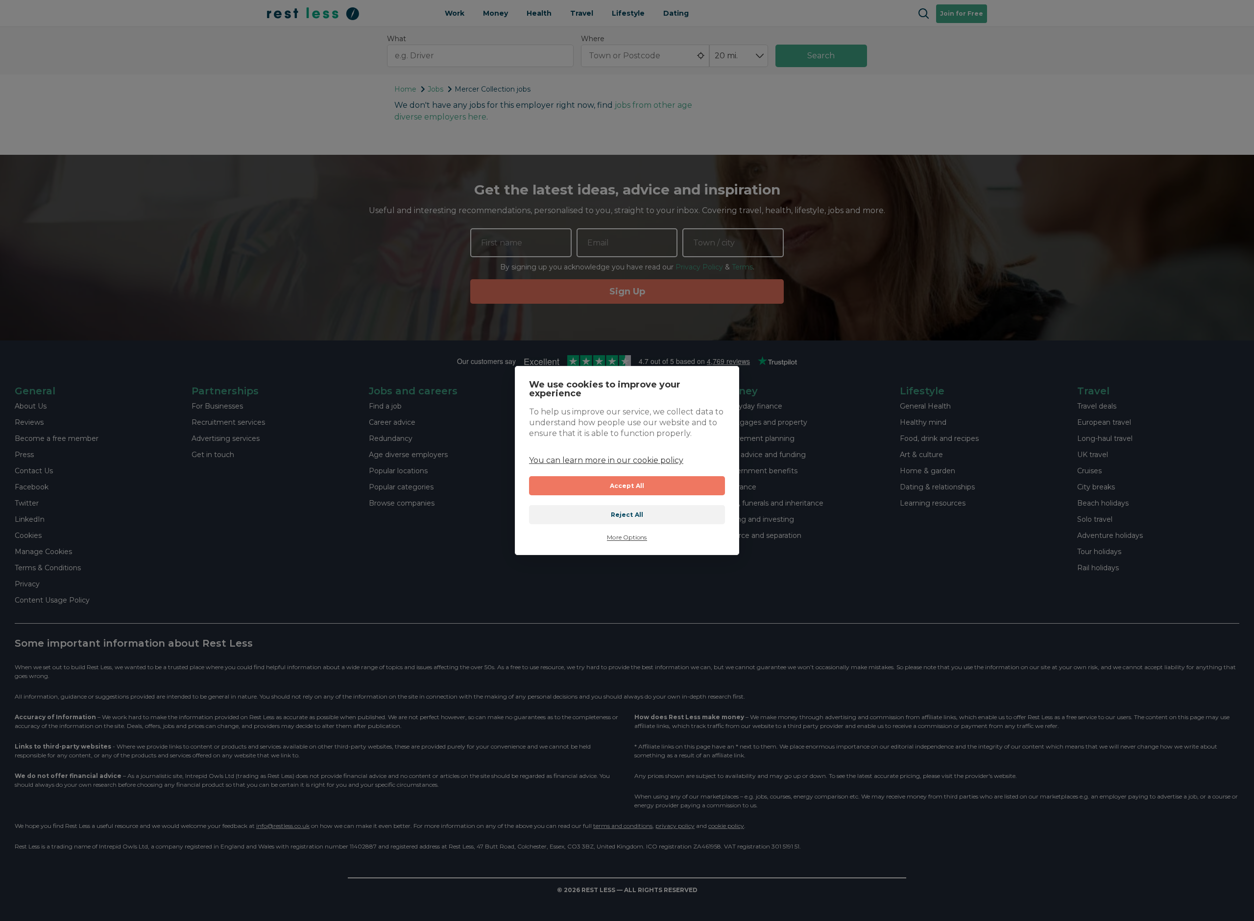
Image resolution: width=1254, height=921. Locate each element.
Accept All (627, 485)
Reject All (627, 514)
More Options (627, 537)
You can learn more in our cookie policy (606, 460)
